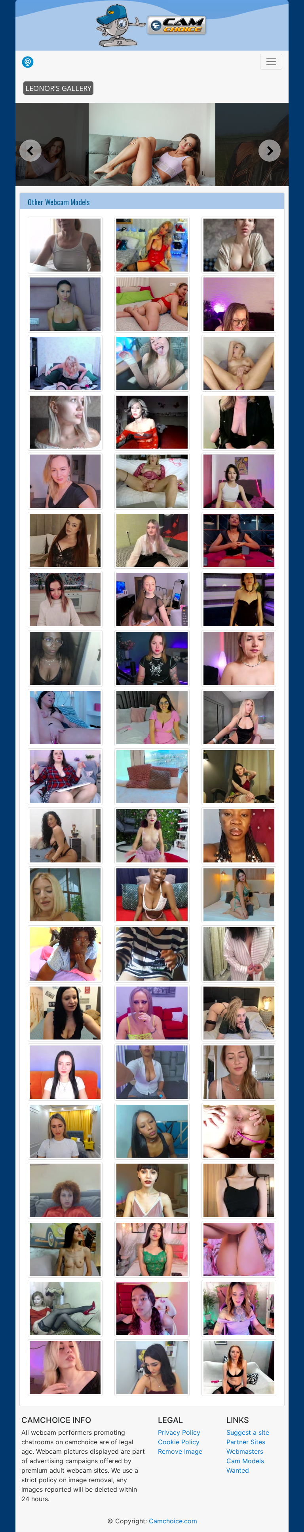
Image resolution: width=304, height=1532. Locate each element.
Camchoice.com (173, 1521)
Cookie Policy (179, 1442)
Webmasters (244, 1451)
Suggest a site (247, 1432)
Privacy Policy (179, 1432)
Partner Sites (245, 1442)
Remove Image (180, 1451)
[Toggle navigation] (271, 62)
